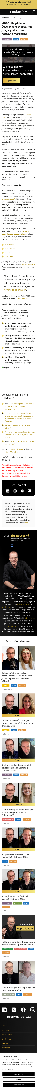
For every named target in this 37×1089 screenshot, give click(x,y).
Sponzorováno (8, 994)
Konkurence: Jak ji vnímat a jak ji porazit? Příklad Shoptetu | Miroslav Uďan (17, 768)
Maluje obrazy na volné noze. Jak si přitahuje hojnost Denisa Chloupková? (18, 812)
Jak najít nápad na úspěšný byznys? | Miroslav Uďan (15, 897)
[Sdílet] (22, 491)
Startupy (17, 903)
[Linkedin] (7, 491)
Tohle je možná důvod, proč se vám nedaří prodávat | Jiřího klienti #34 (18, 943)
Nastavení (19, 1079)
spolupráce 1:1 (14, 626)
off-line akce (30, 618)
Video (16, 39)
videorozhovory (23, 604)
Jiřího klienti (7, 949)
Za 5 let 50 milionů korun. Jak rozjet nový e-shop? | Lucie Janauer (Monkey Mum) (18, 723)
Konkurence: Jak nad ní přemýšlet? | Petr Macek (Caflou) (18, 989)
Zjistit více (11, 1069)
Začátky (24, 39)
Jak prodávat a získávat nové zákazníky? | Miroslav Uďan (15, 855)
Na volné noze (8, 819)
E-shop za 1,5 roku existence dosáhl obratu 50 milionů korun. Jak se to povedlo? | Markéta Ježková (17, 677)
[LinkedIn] (4, 1009)
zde (26, 523)
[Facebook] (23, 1009)
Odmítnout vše (19, 1085)
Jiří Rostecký (8, 89)
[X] (15, 491)
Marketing (17, 18)
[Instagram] (32, 1009)
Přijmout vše (18, 1074)
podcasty (6, 607)
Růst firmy (6, 775)
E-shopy (5, 685)
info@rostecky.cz (18, 1017)
